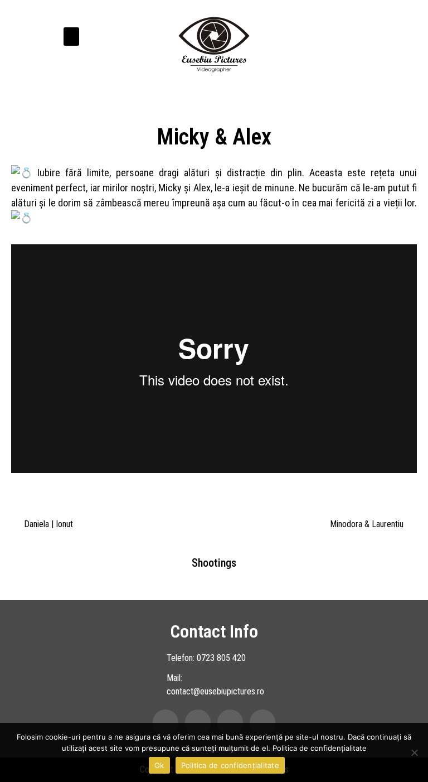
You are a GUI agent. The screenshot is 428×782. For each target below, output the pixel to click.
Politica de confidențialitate (320, 748)
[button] (71, 36)
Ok (159, 765)
